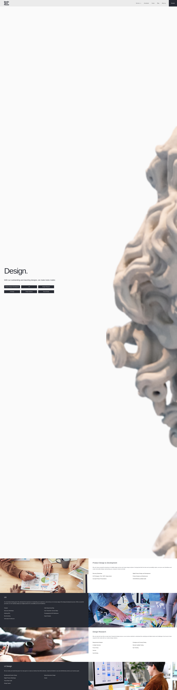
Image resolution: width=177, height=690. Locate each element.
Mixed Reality (46, 291)
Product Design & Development (12, 286)
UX (29, 286)
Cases (153, 3)
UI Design (12, 291)
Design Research (46, 286)
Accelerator (146, 3)
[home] (8, 2)
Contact (173, 3)
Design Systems (29, 291)
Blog (158, 3)
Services (138, 3)
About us (164, 3)
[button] (139, 3)
